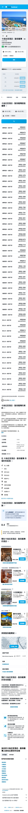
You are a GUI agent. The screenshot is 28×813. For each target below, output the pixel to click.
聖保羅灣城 (6, 810)
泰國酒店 (4, 782)
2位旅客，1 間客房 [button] (8, 56)
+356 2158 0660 (6, 44)
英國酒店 (4, 773)
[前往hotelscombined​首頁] (11, 7)
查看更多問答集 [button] (14, 707)
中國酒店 (4, 766)
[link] (9, 562)
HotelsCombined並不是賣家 (10, 795)
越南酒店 (4, 777)
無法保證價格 (5, 790)
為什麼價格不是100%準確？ (10, 800)
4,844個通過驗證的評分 (14, 46)
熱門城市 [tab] (11, 754)
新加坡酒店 (4, 775)
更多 (2, 432)
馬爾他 (9, 807)
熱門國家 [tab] (4, 754)
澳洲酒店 (4, 762)
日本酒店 (4, 769)
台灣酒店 (4, 764)
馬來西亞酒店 (5, 779)
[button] (2, 7)
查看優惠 (22, 559)
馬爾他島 (17, 807)
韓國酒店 (4, 771)
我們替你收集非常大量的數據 (10, 798)
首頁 (5, 807)
